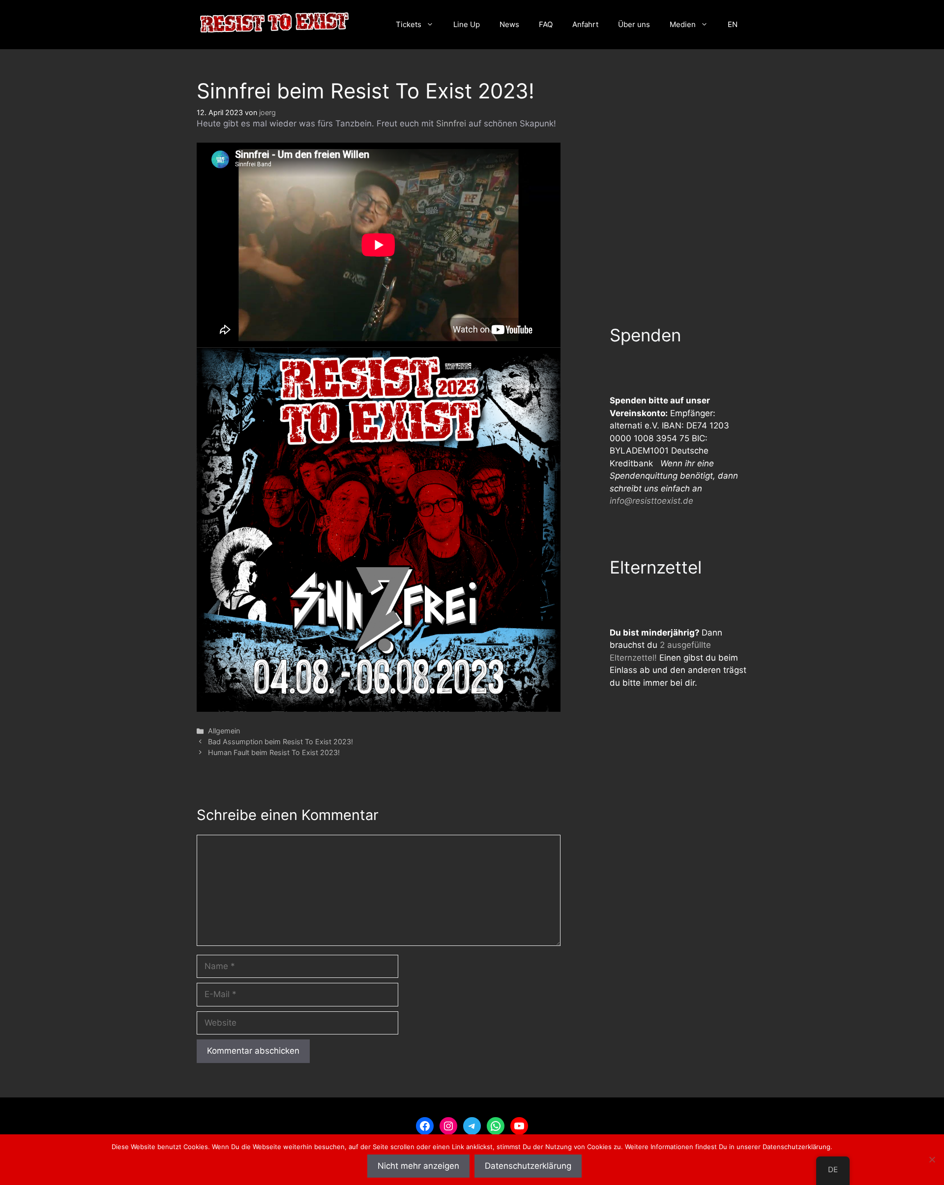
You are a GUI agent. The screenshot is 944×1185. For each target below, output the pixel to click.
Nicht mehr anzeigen (418, 1166)
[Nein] (932, 1159)
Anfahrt (585, 24)
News (509, 24)
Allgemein (224, 731)
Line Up (466, 24)
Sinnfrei (451, 123)
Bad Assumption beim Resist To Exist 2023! (280, 741)
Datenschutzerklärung (528, 1166)
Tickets (408, 24)
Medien (683, 24)
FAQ (546, 24)
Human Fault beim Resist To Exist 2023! (274, 752)
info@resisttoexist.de (651, 501)
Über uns (634, 24)
